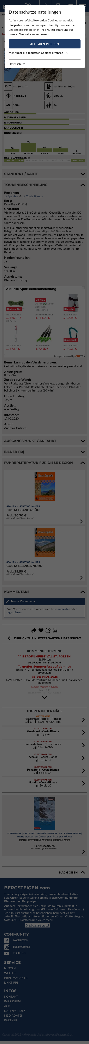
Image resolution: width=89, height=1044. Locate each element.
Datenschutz (17, 64)
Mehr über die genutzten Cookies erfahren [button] (36, 52)
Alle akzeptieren (44, 44)
